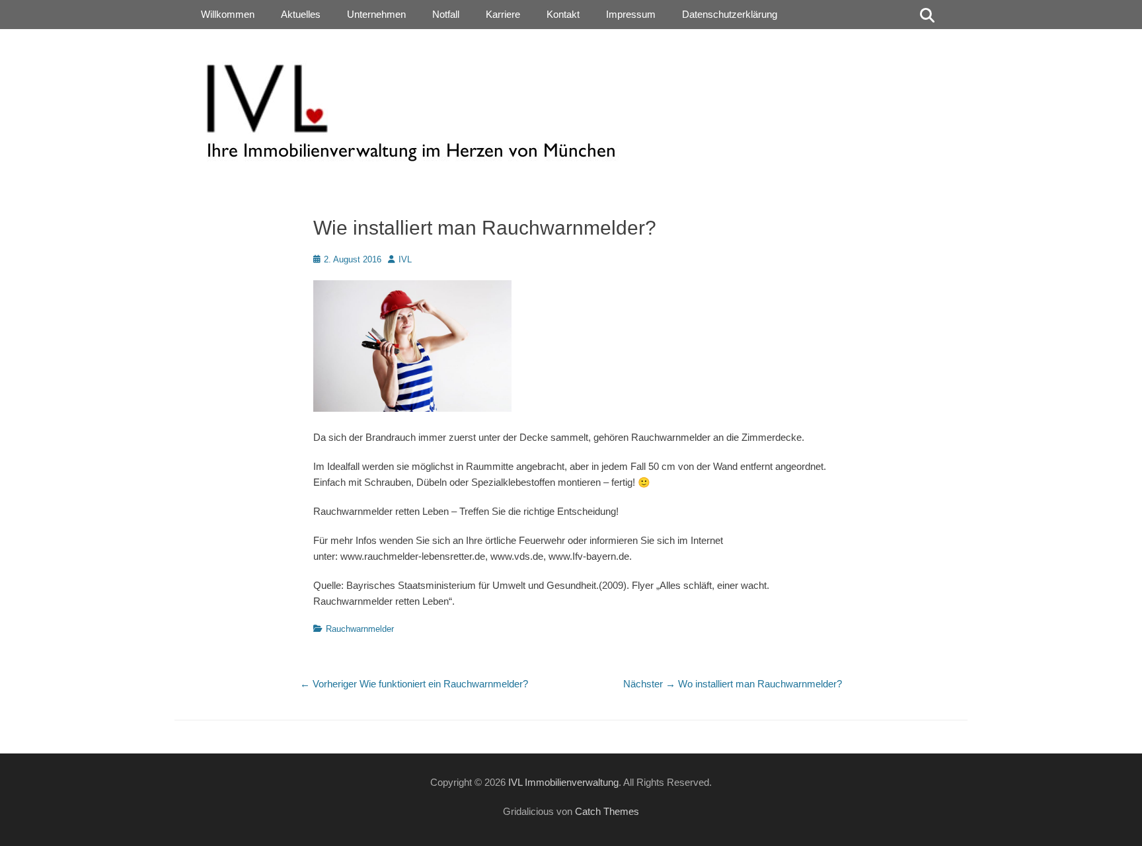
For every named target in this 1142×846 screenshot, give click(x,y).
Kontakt (563, 14)
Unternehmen (376, 14)
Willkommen (227, 14)
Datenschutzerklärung (729, 14)
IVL (405, 259)
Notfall (445, 14)
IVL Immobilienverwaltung (563, 782)
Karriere (503, 14)
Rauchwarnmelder (360, 629)
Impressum (631, 14)
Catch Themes (607, 811)
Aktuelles (301, 14)
